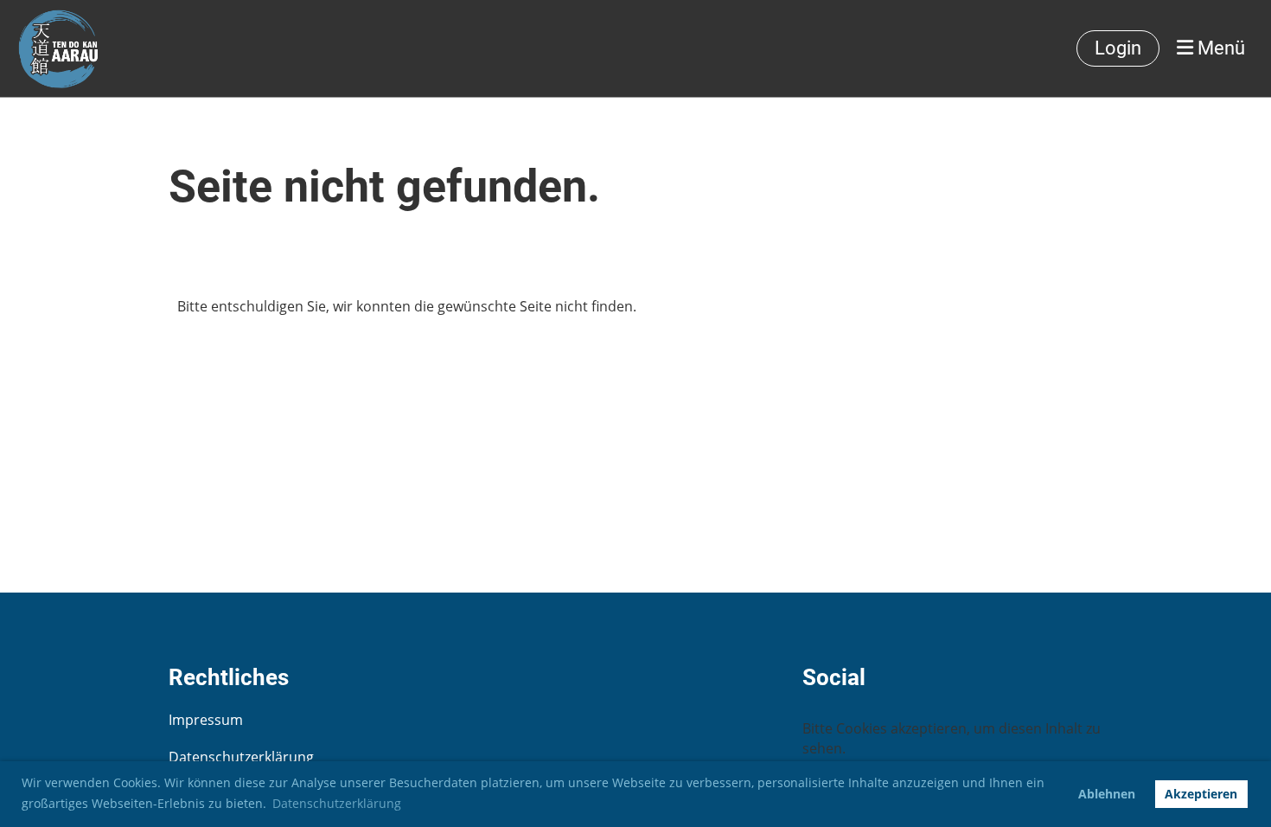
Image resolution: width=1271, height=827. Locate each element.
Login (1118, 48)
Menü (1219, 48)
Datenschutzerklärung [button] (336, 803)
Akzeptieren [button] (1201, 793)
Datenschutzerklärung (241, 756)
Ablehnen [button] (1106, 793)
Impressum (206, 719)
